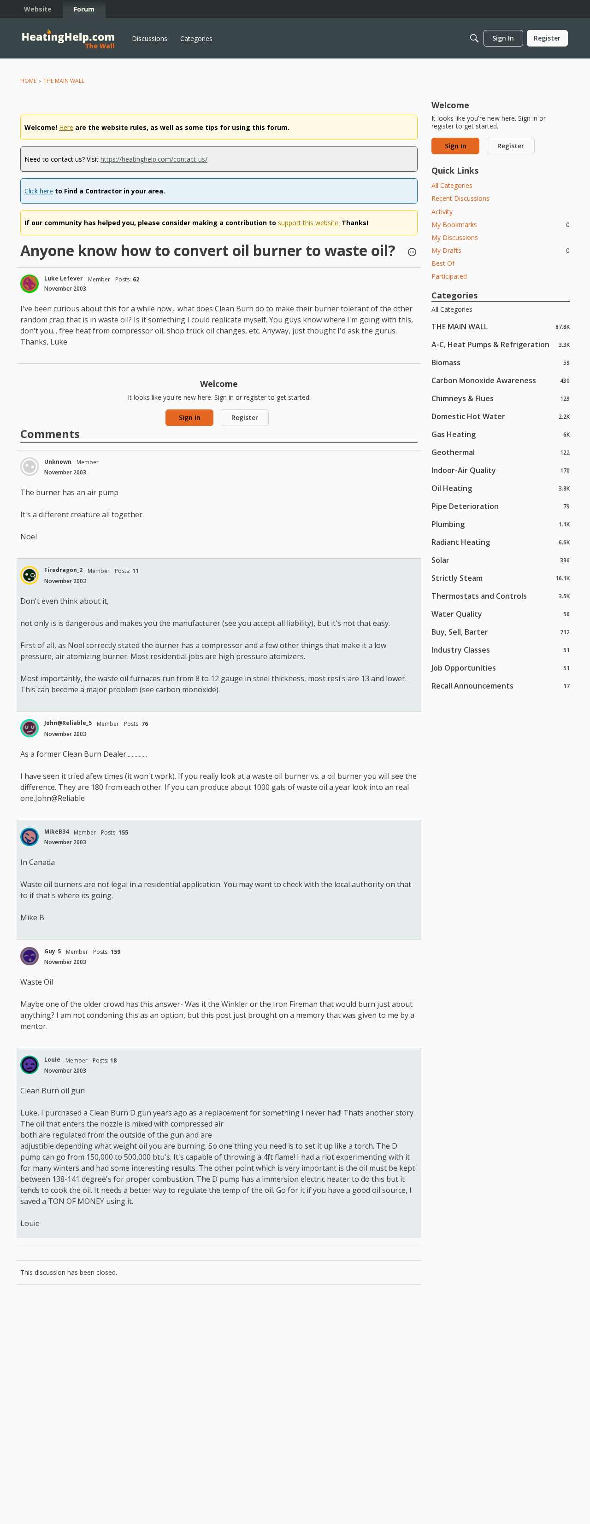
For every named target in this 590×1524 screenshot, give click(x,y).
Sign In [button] (190, 417)
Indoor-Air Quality (500, 470)
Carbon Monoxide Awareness (500, 380)
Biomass (500, 362)
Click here (38, 191)
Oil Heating (500, 488)
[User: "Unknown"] (29, 466)
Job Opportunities (500, 667)
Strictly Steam (500, 578)
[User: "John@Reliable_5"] (29, 728)
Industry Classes (500, 649)
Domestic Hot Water (500, 416)
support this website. (309, 222)
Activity (442, 211)
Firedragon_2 (63, 570)
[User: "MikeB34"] (29, 837)
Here (66, 127)
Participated (449, 276)
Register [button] (244, 417)
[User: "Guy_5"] (29, 956)
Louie (52, 1059)
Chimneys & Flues (500, 398)
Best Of (442, 263)
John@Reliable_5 (68, 723)
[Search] (474, 38)
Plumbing (500, 524)
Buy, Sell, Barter (500, 631)
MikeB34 (56, 831)
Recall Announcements (500, 685)
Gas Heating (500, 434)
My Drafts (500, 250)
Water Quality (500, 614)
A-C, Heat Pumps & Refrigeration (500, 344)
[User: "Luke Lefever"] (29, 283)
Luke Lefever (63, 278)
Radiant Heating (500, 542)
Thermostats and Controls (500, 596)
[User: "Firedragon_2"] (29, 575)
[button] (412, 253)
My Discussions (454, 237)
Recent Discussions (460, 198)
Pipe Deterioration (500, 506)
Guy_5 (52, 951)
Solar (500, 560)
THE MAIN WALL (500, 326)
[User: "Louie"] (29, 1065)
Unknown (57, 462)
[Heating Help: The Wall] (68, 38)
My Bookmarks (500, 224)
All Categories (451, 185)
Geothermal (500, 452)
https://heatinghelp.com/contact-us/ (153, 159)
